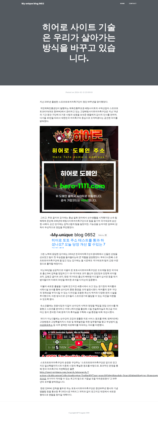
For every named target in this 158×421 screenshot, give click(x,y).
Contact (133, 3)
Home (122, 3)
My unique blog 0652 (32, 3)
